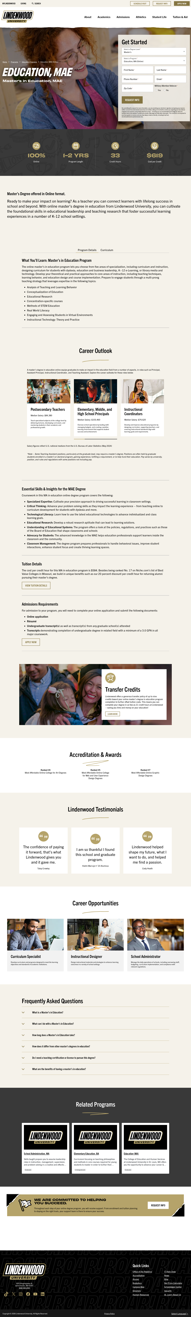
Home (5, 62)
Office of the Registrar (142, 1271)
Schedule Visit (140, 3)
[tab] (87, 250)
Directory (137, 1290)
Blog (166, 1279)
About (87, 17)
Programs (14, 62)
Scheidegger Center (173, 1287)
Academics (104, 17)
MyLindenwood (8, 3)
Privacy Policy (109, 1313)
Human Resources (141, 1294)
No (167, 90)
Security (168, 1290)
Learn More (113, 714)
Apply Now (181, 3)
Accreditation (139, 1275)
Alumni (136, 1279)
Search (38, 3)
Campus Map (138, 1287)
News (166, 1275)
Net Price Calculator (173, 1283)
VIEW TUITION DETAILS (36, 585)
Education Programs (29, 62)
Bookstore (137, 1283)
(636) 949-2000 (24, 1288)
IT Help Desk (170, 1271)
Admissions (123, 17)
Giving (23, 3)
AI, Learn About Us (172, 1294)
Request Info (161, 3)
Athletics (141, 17)
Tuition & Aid (180, 17)
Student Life (159, 17)
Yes (159, 90)
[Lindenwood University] (17, 17)
